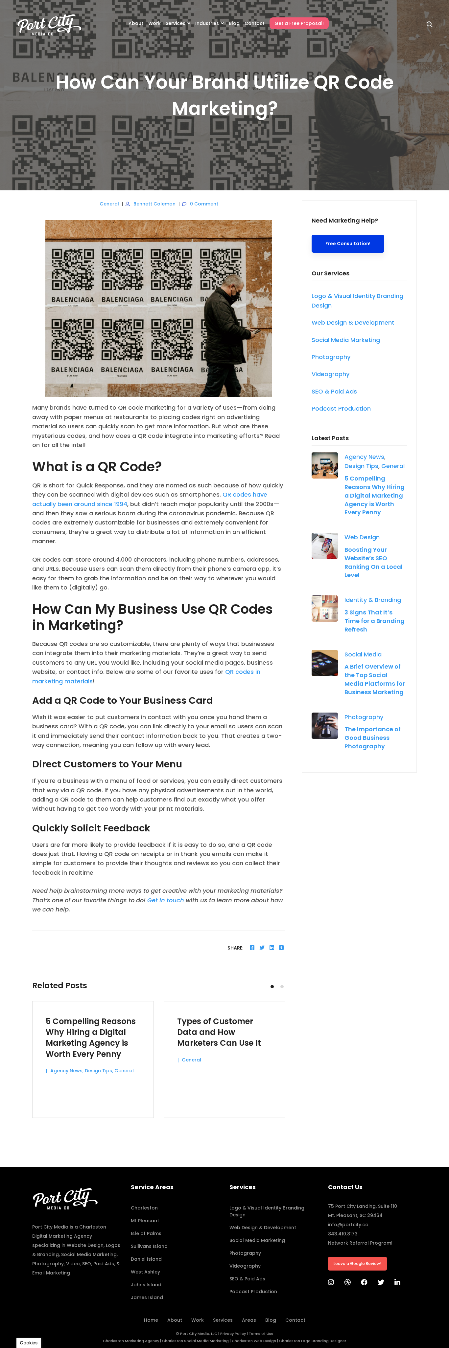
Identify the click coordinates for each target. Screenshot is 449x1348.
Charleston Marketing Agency (131, 1340)
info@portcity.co (348, 1224)
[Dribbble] (347, 1282)
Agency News (364, 457)
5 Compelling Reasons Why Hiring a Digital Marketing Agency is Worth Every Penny (374, 495)
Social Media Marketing (89, 1254)
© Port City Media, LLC (196, 1333)
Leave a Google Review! (357, 1263)
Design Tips (361, 466)
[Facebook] (252, 948)
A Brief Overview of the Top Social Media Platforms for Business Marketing (374, 679)
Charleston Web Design (254, 1340)
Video (73, 1263)
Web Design (362, 537)
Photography (363, 717)
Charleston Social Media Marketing (195, 1340)
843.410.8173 (343, 1233)
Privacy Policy (233, 1333)
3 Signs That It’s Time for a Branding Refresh (374, 620)
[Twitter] (262, 948)
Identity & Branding (372, 600)
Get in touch (165, 900)
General (109, 204)
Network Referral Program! (360, 1243)
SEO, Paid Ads (98, 1263)
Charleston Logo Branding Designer (312, 1340)
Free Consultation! (347, 243)
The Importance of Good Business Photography (372, 737)
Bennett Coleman (154, 204)
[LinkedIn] (397, 1282)
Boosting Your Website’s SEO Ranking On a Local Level (373, 562)
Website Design (85, 1245)
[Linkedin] (272, 948)
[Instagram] (331, 1282)
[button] (272, 986)
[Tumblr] (281, 948)
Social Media (363, 654)
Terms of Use (261, 1333)
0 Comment (204, 204)
